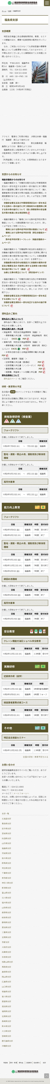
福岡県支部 (6, 1011)
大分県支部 (6, 1031)
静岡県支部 (6, 922)
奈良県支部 (6, 957)
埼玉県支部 (6, 868)
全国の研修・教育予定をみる (35, 756)
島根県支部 (6, 971)
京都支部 (5, 942)
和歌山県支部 (7, 962)
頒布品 (21, 1063)
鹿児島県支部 (7, 1041)
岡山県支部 (6, 976)
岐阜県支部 (6, 917)
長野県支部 (6, 912)
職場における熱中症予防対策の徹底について (25, 229)
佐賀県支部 (6, 1016)
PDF (24, 338)
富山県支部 (6, 892)
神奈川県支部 (7, 882)
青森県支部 (6, 823)
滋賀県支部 (6, 937)
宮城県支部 (6, 833)
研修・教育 (13, 1063)
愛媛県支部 (6, 1001)
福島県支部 (6, 848)
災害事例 (29, 1063)
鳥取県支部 (6, 967)
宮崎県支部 (6, 1036)
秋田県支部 (6, 838)
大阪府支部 (6, 947)
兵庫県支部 (6, 952)
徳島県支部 (6, 991)
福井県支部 (6, 902)
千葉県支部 (6, 873)
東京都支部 (6, 878)
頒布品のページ (10, 378)
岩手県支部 (6, 828)
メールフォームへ (21, 793)
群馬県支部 (6, 863)
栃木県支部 (6, 858)
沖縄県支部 (6, 1046)
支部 (44, 1063)
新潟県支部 (6, 887)
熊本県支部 (6, 1026)
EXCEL (15, 338)
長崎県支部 (6, 1021)
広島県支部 (6, 981)
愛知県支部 (6, 927)
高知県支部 (6, 1006)
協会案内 (36, 1063)
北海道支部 (6, 818)
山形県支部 (6, 843)
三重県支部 (6, 932)
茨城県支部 (6, 853)
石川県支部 (6, 897)
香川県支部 (6, 996)
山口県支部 (6, 986)
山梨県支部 (6, 907)
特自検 (5, 1063)
